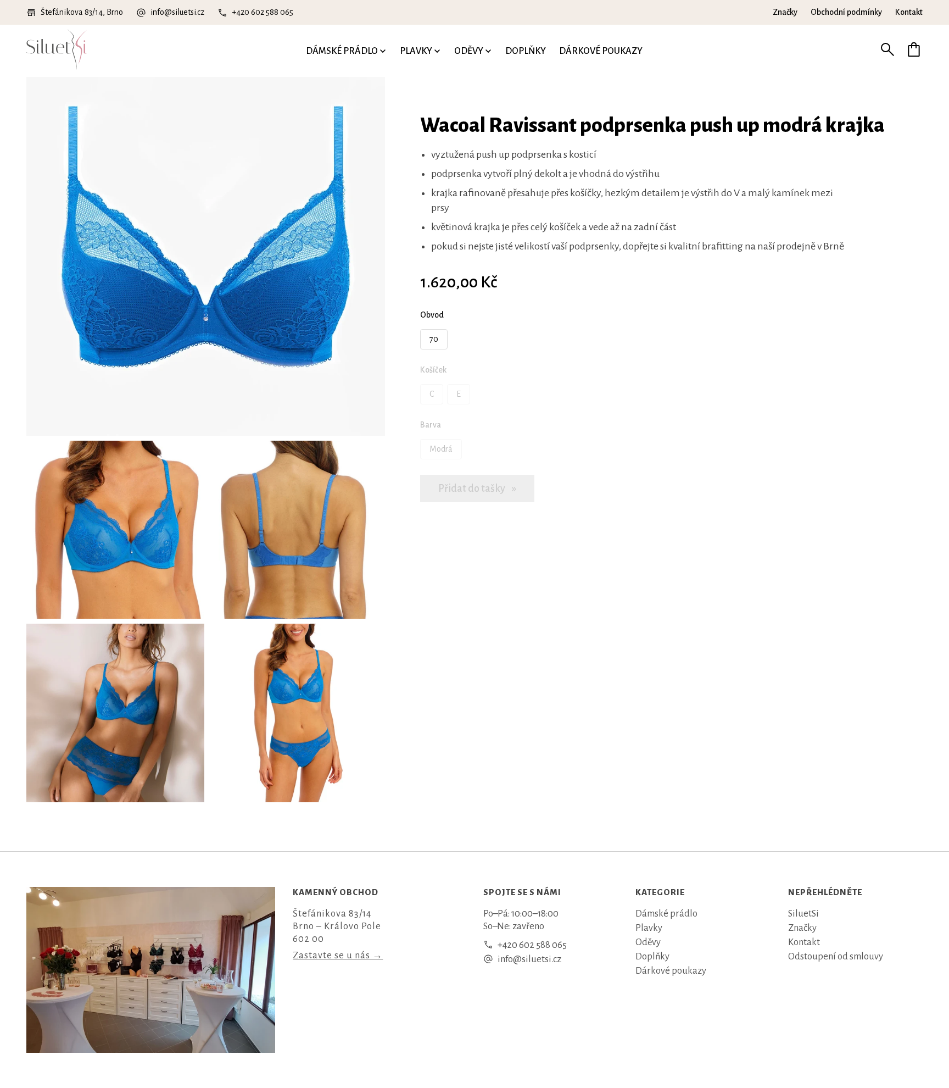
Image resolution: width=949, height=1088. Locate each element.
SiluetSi (803, 913)
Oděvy (468, 51)
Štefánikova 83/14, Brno (82, 12)
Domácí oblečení (623, 38)
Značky (785, 12)
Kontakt (909, 12)
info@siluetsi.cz (177, 12)
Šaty (776, 38)
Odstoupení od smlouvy (835, 956)
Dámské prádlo (342, 51)
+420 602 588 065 (262, 12)
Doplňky (525, 51)
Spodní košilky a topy (265, 38)
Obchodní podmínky (846, 12)
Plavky (416, 51)
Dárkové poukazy (601, 51)
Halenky (417, 38)
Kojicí (38, 26)
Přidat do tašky (472, 488)
